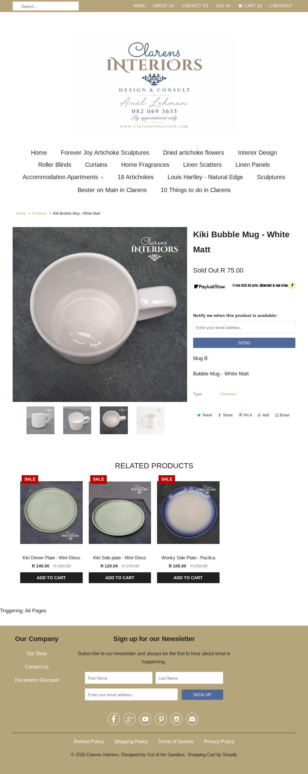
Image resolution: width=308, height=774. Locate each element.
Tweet (207, 415)
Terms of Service (176, 741)
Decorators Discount (37, 680)
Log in (223, 6)
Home (139, 6)
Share (228, 415)
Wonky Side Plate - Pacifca (188, 557)
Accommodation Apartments (60, 177)
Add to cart (51, 577)
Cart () (252, 6)
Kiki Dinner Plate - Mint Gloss (51, 557)
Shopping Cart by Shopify (212, 754)
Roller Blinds (54, 164)
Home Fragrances (145, 164)
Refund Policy (89, 741)
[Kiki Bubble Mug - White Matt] (100, 314)
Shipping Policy (131, 741)
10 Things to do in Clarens (196, 190)
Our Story (37, 653)
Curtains (96, 164)
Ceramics (228, 394)
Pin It (248, 415)
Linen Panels (253, 164)
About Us (163, 6)
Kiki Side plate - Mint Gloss (119, 557)
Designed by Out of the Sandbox (153, 754)
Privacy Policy (219, 741)
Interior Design (257, 152)
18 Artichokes (136, 177)
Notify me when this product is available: (235, 315)
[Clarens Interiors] (154, 78)
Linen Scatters (202, 164)
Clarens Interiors (102, 754)
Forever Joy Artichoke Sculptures (105, 152)
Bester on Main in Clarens (112, 190)
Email (284, 415)
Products (39, 213)
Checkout (281, 6)
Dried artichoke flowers (193, 152)
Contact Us (195, 6)
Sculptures (271, 177)
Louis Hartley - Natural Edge (205, 177)
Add (266, 415)
